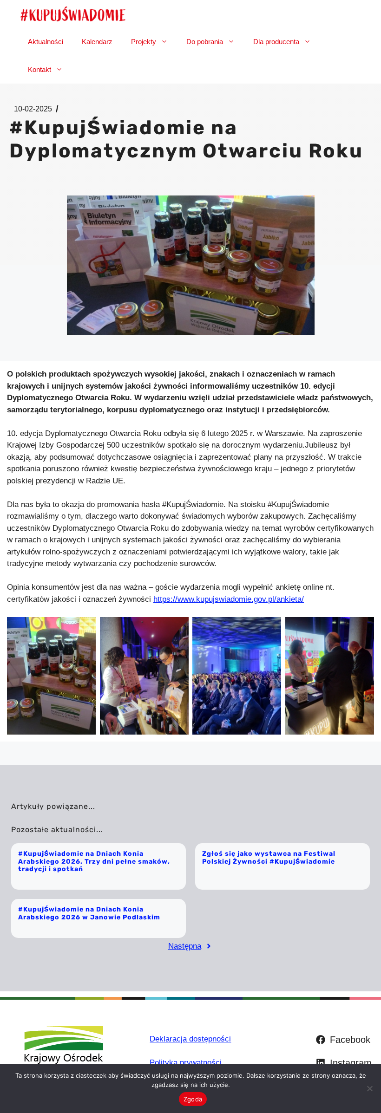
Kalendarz (97, 42)
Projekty (143, 42)
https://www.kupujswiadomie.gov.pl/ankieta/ (228, 599)
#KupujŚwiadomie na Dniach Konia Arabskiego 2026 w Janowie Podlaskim (89, 913)
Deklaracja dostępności (190, 1039)
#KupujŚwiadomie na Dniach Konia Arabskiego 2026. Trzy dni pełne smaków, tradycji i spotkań (94, 861)
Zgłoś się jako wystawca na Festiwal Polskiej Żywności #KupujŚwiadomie (268, 858)
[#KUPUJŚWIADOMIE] (73, 14)
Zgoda (193, 1099)
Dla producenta (276, 42)
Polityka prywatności (186, 1062)
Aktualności (45, 42)
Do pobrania (204, 42)
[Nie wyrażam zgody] (369, 1088)
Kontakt (39, 69)
